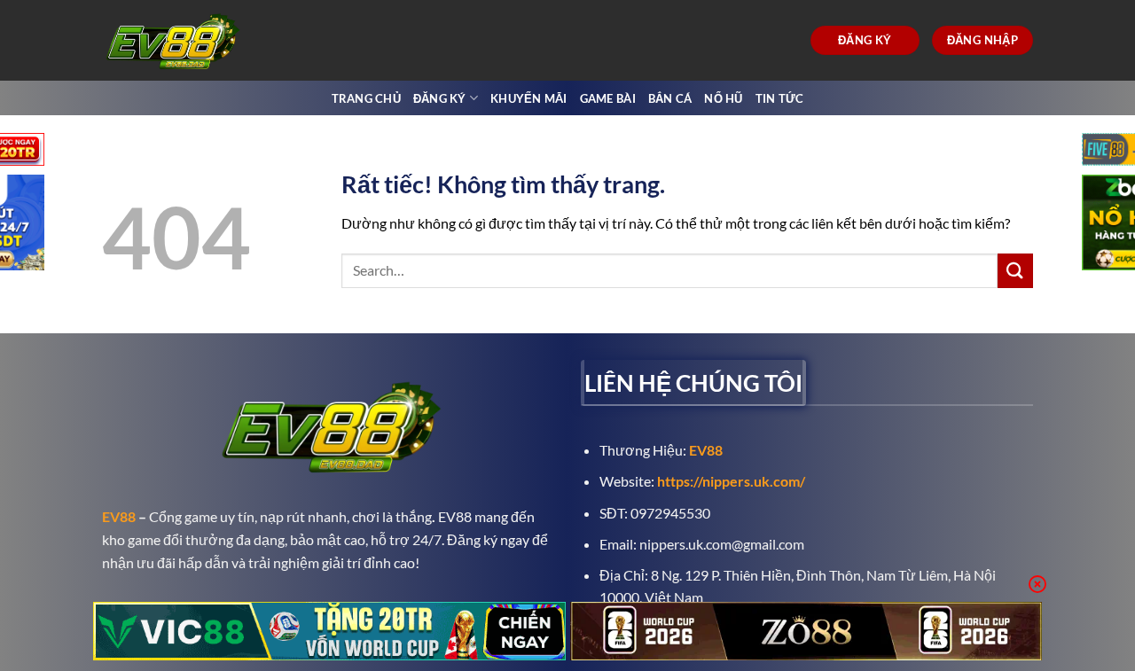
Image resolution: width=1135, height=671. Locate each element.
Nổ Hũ (723, 98)
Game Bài (608, 98)
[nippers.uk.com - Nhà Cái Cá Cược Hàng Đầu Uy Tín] (175, 40)
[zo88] (806, 631)
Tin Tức (779, 98)
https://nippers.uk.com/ (731, 480)
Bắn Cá (670, 98)
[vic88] (329, 631)
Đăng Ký (439, 98)
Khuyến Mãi (529, 98)
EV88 (119, 516)
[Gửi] (1015, 271)
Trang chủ (366, 98)
